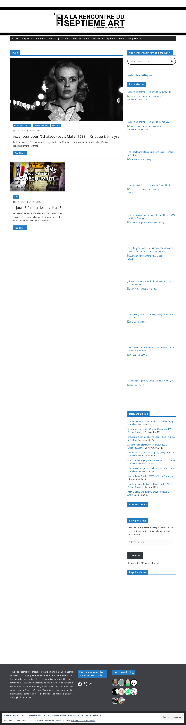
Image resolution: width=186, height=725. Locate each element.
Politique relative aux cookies (83, 720)
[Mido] (127, 682)
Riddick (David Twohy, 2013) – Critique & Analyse (150, 476)
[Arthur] (121, 691)
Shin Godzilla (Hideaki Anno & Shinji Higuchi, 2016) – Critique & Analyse (151, 349)
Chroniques (40, 38)
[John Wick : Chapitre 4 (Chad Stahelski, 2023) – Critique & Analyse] (146, 298)
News (66, 38)
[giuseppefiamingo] (115, 682)
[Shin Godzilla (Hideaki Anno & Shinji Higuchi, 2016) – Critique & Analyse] (146, 364)
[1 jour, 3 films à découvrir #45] (37, 176)
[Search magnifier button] (172, 61)
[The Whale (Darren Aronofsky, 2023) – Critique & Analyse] (146, 331)
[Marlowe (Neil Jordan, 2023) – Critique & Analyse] (146, 394)
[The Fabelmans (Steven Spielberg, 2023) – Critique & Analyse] (146, 169)
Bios (51, 38)
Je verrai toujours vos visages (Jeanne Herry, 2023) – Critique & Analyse (151, 216)
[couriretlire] (121, 700)
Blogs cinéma (134, 38)
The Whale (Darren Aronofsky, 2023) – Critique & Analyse (150, 316)
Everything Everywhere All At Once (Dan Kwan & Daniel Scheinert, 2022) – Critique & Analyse (150, 250)
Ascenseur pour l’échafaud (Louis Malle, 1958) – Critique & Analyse (66, 136)
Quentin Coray (35, 130)
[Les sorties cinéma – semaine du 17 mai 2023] (146, 136)
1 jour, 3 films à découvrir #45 (37, 207)
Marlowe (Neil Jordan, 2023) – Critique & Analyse (150, 380)
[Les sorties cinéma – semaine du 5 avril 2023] (146, 199)
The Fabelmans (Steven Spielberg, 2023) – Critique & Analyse (151, 153)
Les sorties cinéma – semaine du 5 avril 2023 (148, 185)
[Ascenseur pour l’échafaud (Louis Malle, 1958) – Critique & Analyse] (66, 89)
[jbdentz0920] (127, 691)
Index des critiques (139, 75)
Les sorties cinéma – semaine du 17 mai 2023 (149, 121)
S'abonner (135, 555)
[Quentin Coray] (133, 682)
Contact (121, 38)
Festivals (97, 38)
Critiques (25, 38)
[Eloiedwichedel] (115, 700)
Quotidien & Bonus (81, 38)
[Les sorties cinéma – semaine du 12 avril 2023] (146, 105)
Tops (58, 38)
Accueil (15, 38)
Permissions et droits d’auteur (55, 693)
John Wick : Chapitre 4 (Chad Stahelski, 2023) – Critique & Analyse (149, 283)
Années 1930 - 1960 (41, 125)
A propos (111, 38)
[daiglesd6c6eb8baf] (121, 682)
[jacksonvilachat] (115, 691)
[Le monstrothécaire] (133, 691)
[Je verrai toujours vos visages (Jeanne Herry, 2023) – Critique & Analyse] (146, 232)
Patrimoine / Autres (22, 125)
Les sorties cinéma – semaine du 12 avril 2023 (149, 91)
